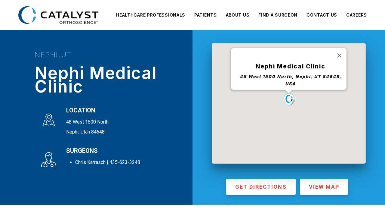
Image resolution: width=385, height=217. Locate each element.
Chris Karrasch (90, 162)
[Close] (339, 55)
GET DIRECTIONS (261, 187)
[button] (288, 99)
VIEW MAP (324, 187)
